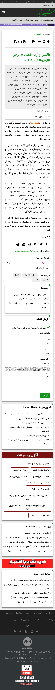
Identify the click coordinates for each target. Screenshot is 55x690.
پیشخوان (46, 34)
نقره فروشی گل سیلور (40, 515)
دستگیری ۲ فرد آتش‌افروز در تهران (35, 423)
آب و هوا (9, 613)
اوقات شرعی (48, 620)
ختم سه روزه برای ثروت (17, 476)
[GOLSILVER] (27, 563)
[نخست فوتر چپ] (27, 675)
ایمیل (47, 349)
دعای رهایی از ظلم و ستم (38, 463)
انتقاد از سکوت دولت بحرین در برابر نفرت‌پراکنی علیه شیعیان (28, 442)
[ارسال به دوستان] (20, 41)
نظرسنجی (27, 620)
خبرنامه (8, 620)
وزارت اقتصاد (30, 275)
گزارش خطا (41, 258)
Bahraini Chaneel (40, 489)
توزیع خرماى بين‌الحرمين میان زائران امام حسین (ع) (27, 551)
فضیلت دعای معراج (41, 476)
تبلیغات (37, 620)
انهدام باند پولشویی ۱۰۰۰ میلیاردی (32, 299)
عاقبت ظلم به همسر (41, 470)
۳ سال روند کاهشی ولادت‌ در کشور (31, 593)
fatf (17, 275)
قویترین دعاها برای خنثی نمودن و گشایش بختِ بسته (27, 497)
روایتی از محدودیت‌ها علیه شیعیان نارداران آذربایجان (26, 586)
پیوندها (19, 613)
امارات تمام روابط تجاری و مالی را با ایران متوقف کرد (27, 537)
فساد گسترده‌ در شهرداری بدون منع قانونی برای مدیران (27, 305)
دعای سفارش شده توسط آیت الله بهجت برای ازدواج (27, 507)
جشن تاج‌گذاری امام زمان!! (37, 435)
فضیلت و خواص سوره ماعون (37, 533)
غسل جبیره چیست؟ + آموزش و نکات (30, 597)
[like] (27, 263)
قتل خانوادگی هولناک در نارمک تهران (34, 418)
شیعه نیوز (34, 123)
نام (49, 339)
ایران (45, 280)
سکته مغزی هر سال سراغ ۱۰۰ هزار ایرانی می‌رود (29, 542)
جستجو (17, 620)
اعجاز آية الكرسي (20, 470)
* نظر (47, 373)
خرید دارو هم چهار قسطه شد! (33, 602)
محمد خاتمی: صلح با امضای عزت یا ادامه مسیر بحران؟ (27, 414)
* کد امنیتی (45, 359)
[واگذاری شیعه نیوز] (27, 24)
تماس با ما (38, 613)
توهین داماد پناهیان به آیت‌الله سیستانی (29, 580)
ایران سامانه (21, 661)
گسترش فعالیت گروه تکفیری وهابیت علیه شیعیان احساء (26, 546)
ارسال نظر (40, 268)
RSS (28, 626)
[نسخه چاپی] (15, 41)
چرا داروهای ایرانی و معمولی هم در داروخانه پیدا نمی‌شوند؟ (29, 429)
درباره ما (49, 613)
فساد (36, 280)
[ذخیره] (24, 41)
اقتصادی (37, 34)
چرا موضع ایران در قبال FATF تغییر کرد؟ (29, 294)
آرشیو (28, 613)
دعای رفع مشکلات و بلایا (38, 483)
